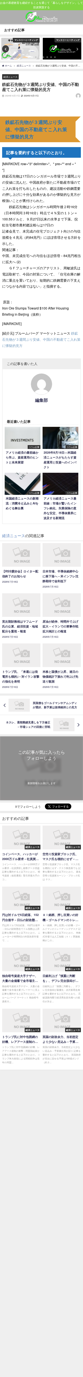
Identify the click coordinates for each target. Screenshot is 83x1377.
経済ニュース (10, 76)
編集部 (41, 400)
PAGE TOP (77, 1332)
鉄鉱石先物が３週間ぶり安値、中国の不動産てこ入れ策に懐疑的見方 (41, 339)
